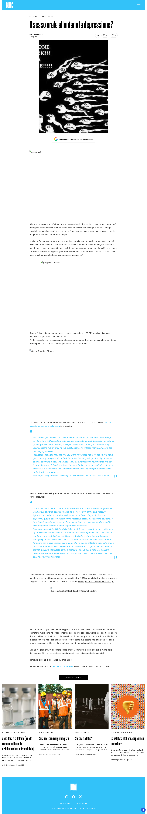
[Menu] (139, 5)
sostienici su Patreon (63, 666)
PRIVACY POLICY (66, 803)
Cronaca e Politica (45, 732)
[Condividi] (97, 35)
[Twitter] (80, 796)
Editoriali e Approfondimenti (13, 732)
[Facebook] (73, 796)
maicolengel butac (36, 34)
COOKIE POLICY (81, 803)
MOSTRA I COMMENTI (73, 677)
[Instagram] (66, 796)
